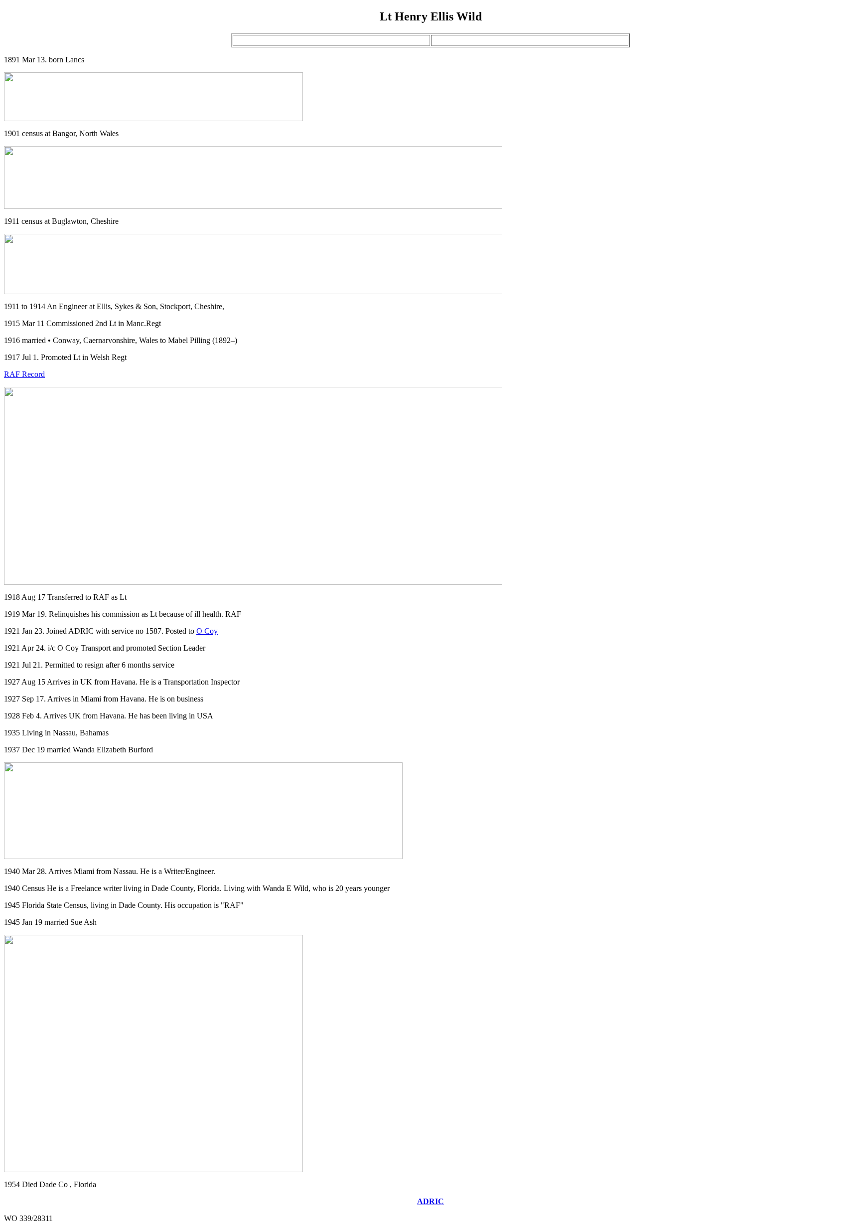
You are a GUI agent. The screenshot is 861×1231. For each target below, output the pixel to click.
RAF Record (24, 374)
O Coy (207, 631)
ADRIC (430, 1201)
